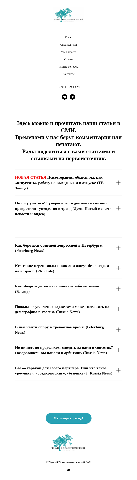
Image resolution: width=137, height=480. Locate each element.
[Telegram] (72, 97)
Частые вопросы (68, 66)
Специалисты (68, 44)
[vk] (68, 471)
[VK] (64, 97)
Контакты (69, 74)
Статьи (68, 59)
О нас (68, 37)
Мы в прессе (68, 52)
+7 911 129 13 (67, 87)
